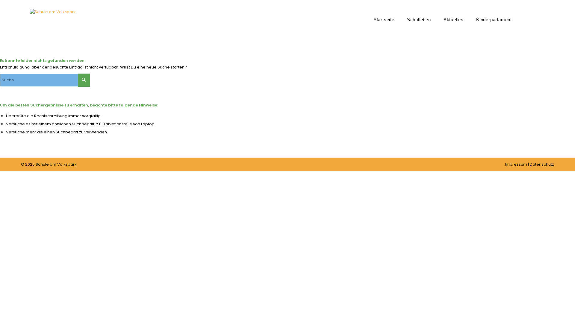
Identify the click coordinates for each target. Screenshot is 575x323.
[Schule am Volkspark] (53, 28)
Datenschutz (542, 164)
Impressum (516, 164)
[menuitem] (384, 19)
